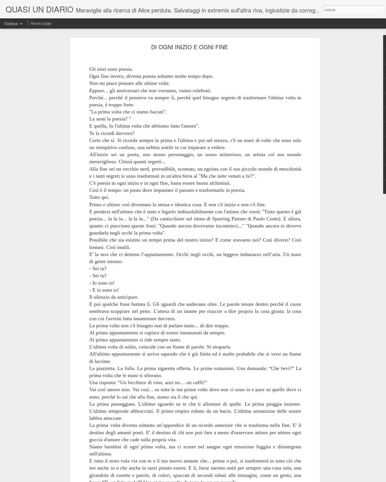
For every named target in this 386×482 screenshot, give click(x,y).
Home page (41, 23)
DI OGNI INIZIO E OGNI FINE (189, 47)
